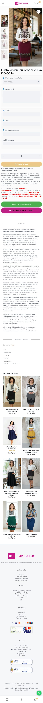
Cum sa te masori (21, 578)
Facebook (22, 651)
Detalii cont (21, 616)
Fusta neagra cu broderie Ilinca (12, 410)
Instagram (22, 653)
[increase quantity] (40, 156)
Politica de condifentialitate (28, 688)
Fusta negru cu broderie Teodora (31, 492)
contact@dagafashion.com (22, 649)
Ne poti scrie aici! (22, 647)
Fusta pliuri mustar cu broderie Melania (31, 451)
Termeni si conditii (21, 594)
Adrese (21, 614)
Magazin (21, 575)
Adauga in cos (21, 164)
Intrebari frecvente (21, 580)
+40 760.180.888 (22, 646)
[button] (38, 12)
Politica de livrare (22, 596)
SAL (21, 600)
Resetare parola (21, 618)
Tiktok (22, 655)
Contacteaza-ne (21, 577)
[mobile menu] (2, 3)
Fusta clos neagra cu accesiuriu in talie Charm (11, 493)
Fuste (12, 345)
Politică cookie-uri (10, 688)
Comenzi (21, 612)
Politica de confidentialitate (21, 590)
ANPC (22, 598)
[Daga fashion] (21, 2)
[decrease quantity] (3, 156)
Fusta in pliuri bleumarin (12, 448)
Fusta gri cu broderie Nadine (31, 410)
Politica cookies (21, 592)
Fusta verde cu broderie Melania (12, 535)
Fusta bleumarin (31, 534)
